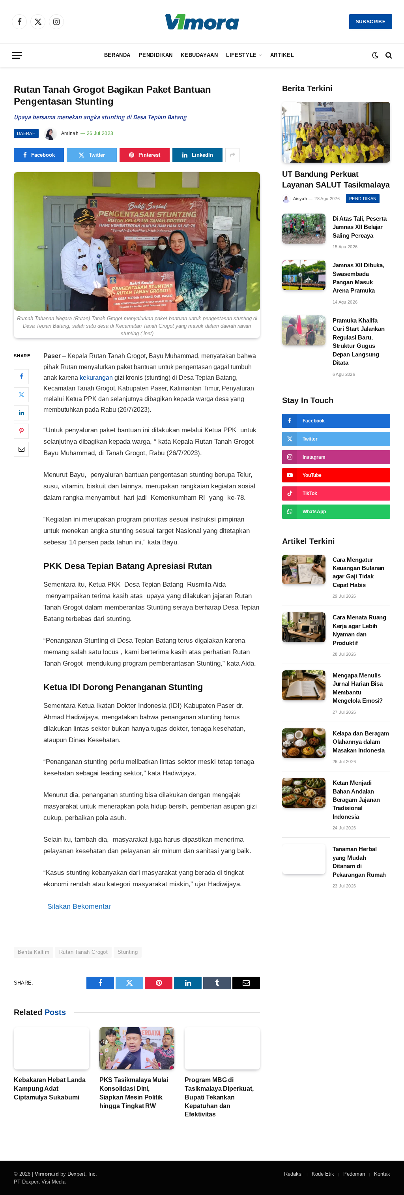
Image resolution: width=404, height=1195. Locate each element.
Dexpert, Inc (81, 1174)
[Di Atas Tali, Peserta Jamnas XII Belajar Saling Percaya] (303, 229)
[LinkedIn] (21, 412)
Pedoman (354, 1174)
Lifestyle (241, 55)
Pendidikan (156, 55)
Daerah (26, 133)
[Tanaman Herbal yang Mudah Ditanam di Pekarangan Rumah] (303, 859)
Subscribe (370, 21)
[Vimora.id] (202, 22)
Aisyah (300, 198)
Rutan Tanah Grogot (83, 952)
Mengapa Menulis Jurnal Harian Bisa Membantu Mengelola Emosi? (358, 688)
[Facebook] (21, 376)
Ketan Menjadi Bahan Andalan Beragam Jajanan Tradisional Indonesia (356, 799)
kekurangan (96, 377)
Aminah (70, 133)
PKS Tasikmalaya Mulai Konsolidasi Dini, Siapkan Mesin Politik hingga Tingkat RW (133, 1093)
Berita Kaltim (33, 952)
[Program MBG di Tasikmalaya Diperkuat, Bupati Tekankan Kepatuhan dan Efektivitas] (222, 1048)
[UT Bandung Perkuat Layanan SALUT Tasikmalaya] (336, 132)
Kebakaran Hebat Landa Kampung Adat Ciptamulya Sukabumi (50, 1089)
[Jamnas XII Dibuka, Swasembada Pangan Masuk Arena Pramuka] (303, 275)
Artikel (282, 55)
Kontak (382, 1174)
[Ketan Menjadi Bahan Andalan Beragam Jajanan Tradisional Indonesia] (303, 793)
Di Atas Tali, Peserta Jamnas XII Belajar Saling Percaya (360, 227)
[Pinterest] (21, 431)
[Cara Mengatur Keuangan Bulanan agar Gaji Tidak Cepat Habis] (303, 570)
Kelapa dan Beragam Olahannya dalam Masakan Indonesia (361, 742)
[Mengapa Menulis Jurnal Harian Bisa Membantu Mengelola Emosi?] (303, 685)
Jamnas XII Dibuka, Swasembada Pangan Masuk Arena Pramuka (359, 278)
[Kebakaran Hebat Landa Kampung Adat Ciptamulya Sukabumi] (51, 1048)
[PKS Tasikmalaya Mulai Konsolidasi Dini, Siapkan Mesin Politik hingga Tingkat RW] (137, 1048)
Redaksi (293, 1174)
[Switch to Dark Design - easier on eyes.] (375, 55)
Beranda (117, 55)
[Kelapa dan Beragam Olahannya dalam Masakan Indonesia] (303, 743)
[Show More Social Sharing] (232, 155)
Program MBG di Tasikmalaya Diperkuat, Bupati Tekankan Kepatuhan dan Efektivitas (219, 1097)
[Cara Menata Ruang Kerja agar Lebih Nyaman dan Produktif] (303, 627)
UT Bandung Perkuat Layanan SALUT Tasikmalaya (336, 179)
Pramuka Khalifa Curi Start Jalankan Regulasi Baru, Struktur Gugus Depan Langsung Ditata (359, 341)
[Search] (388, 55)
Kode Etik (323, 1174)
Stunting (128, 952)
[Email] (21, 449)
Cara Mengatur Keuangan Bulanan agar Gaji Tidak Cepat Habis (359, 572)
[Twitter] (21, 394)
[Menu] (17, 55)
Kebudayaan (199, 55)
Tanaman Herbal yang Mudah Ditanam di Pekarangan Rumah (359, 862)
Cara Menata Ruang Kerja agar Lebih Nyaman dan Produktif (360, 630)
